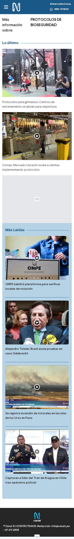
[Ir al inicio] (16, 7)
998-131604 (61, 9)
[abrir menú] (6, 7)
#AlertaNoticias (60, 4)
